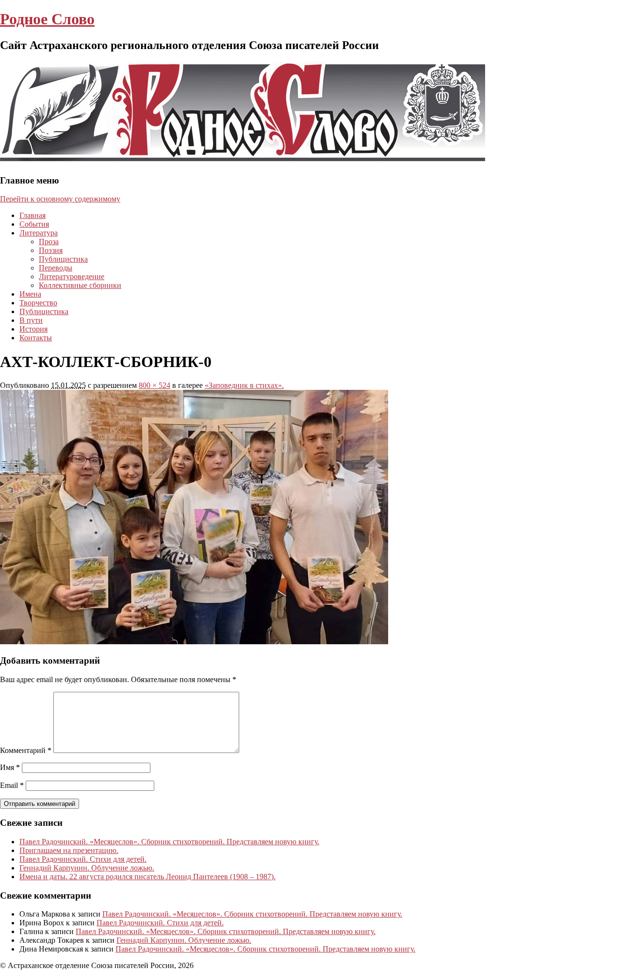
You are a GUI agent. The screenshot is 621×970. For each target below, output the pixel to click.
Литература (38, 233)
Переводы (55, 268)
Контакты (35, 338)
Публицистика (63, 259)
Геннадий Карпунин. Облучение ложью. (86, 868)
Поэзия (51, 250)
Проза (49, 241)
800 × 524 (154, 385)
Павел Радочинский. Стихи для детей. (83, 859)
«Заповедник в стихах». (244, 385)
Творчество (38, 303)
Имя (10, 767)
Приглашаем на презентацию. (68, 850)
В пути (31, 320)
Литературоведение (71, 276)
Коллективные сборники (80, 285)
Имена (30, 294)
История (33, 329)
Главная (32, 215)
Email (12, 785)
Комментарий (25, 750)
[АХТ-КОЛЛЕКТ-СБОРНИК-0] (194, 641)
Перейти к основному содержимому (60, 199)
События (34, 224)
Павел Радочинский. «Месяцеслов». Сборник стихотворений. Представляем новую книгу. (169, 841)
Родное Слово (47, 19)
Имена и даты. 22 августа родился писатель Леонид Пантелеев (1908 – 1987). (147, 876)
